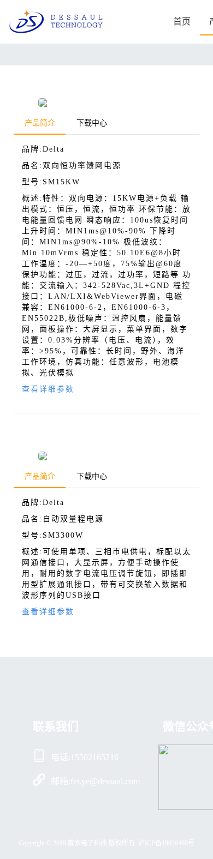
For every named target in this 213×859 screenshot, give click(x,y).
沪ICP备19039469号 (166, 843)
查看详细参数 (48, 389)
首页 (182, 21)
